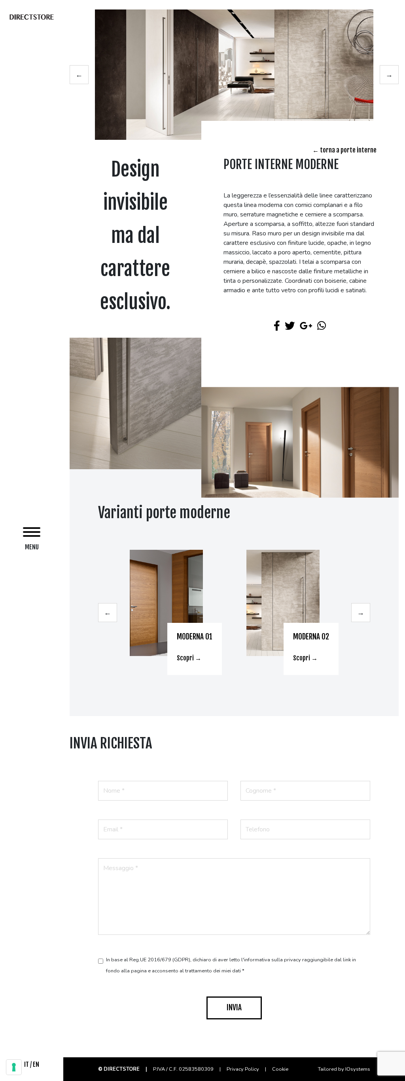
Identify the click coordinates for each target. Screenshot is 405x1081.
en (36, 1064)
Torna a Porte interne (348, 150)
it (26, 1064)
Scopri (186, 658)
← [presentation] (79, 74)
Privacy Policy (243, 1069)
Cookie (280, 1069)
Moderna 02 (311, 636)
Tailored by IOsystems (344, 1069)
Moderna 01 (194, 636)
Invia (234, 1007)
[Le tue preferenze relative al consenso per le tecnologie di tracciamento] (13, 1067)
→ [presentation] (389, 74)
